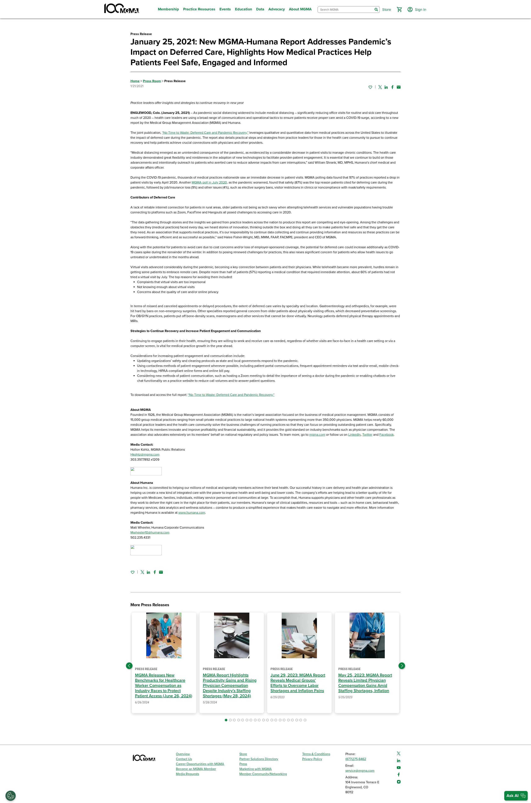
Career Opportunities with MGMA (200, 764)
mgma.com (317, 435)
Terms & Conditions (316, 754)
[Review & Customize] (10, 796)
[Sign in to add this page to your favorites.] (370, 87)
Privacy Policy (312, 759)
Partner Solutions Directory (258, 759)
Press (243, 764)
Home (135, 81)
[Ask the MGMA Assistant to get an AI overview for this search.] (516, 796)
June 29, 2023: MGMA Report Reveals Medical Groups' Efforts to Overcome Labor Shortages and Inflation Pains (297, 683)
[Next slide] (401, 665)
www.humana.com (191, 513)
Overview (183, 754)
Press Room (152, 81)
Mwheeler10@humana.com (149, 532)
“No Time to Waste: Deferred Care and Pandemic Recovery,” (205, 133)
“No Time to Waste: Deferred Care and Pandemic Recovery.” (231, 395)
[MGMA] (121, 9)
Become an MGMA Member (196, 769)
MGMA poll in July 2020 (209, 182)
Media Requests (187, 774)
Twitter (367, 435)
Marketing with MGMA (255, 769)
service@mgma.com (359, 771)
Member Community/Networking (263, 774)
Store (243, 754)
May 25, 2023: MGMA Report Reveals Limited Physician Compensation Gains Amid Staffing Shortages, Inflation (365, 683)
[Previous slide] (129, 665)
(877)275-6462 (355, 759)
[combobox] (345, 9)
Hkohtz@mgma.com (145, 455)
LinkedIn (354, 435)
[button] (399, 9)
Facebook (386, 435)
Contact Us (184, 759)
